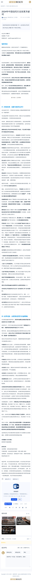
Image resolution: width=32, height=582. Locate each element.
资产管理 (5, 521)
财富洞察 (11, 527)
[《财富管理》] (16, 2)
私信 (20, 499)
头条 (10, 6)
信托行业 (14, 6)
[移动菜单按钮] (2, 2)
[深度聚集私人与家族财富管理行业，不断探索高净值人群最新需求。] (16, 486)
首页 (8, 6)
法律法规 (11, 518)
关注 (14, 499)
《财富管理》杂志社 (16, 574)
